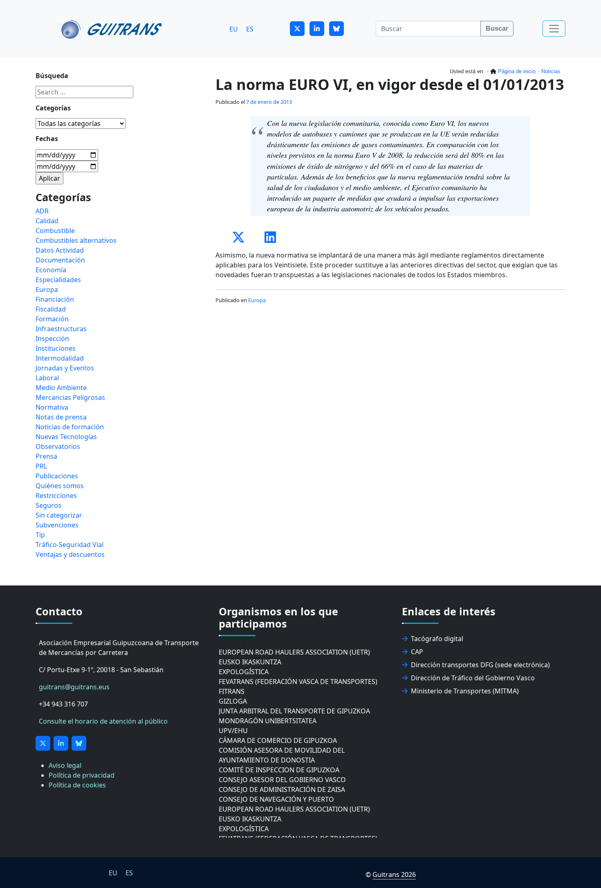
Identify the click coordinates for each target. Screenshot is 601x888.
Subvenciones (57, 524)
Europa (257, 300)
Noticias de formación (70, 426)
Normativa (52, 407)
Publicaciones (57, 475)
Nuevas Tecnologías (66, 436)
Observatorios (58, 446)
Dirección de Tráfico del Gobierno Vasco (473, 677)
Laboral (47, 377)
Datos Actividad (60, 250)
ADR (42, 210)
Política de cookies (77, 784)
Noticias (551, 71)
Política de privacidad (81, 775)
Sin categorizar (59, 515)
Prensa (46, 456)
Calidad (47, 220)
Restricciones (56, 495)
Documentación (60, 260)
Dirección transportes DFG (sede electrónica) (480, 664)
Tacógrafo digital (437, 638)
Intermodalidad (60, 358)
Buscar (497, 28)
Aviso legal (65, 765)
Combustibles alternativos (76, 240)
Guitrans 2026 (394, 874)
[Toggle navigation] (554, 28)
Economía (51, 269)
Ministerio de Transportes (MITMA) (465, 690)
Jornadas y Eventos (65, 367)
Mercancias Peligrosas (70, 397)
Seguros (48, 505)
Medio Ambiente (61, 387)
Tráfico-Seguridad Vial (69, 544)
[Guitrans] (111, 28)
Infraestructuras (61, 328)
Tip (40, 534)
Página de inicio (517, 71)
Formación (52, 318)
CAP (417, 651)
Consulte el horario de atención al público (103, 721)
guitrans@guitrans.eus (74, 686)
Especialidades (58, 279)
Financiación (55, 299)
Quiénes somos (60, 485)
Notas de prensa (61, 417)
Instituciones (56, 348)
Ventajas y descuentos (70, 554)
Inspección (52, 338)
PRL (41, 466)
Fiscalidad (51, 309)
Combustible (55, 230)
